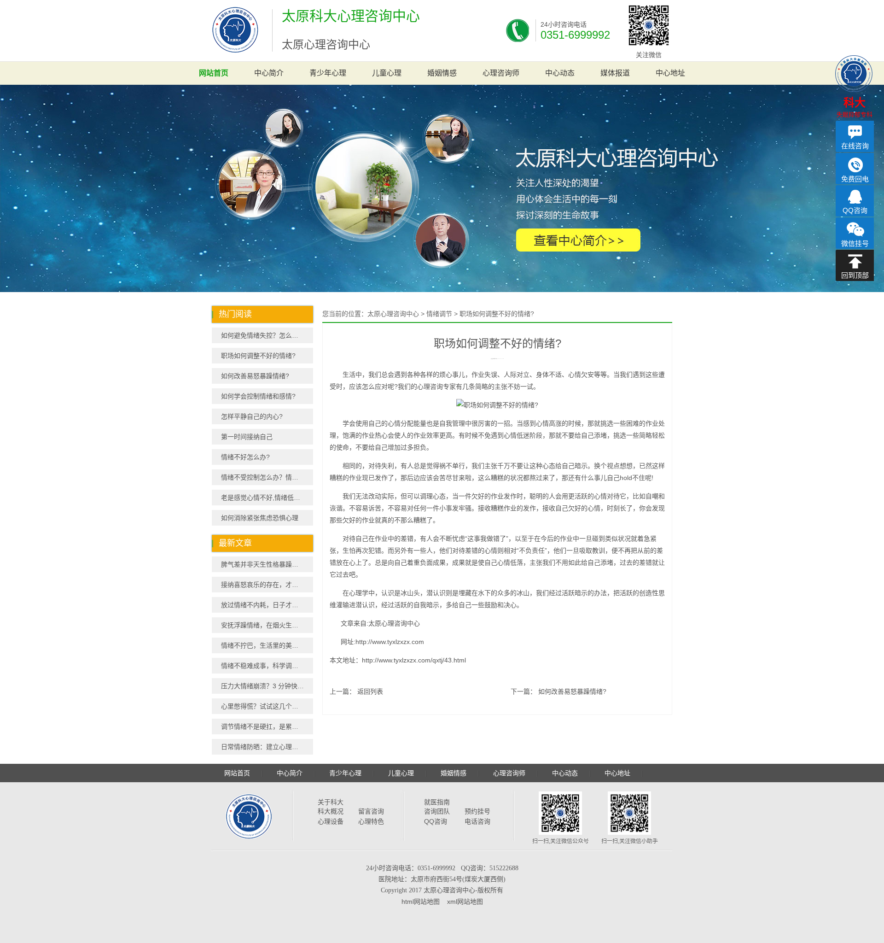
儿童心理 (386, 73)
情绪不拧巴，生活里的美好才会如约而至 (267, 645)
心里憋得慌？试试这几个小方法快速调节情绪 (267, 706)
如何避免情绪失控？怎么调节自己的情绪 (267, 335)
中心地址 (670, 73)
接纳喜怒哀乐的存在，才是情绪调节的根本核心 (267, 584)
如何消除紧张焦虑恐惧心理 (259, 517)
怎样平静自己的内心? (252, 416)
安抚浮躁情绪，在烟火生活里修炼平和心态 (267, 625)
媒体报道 (615, 73)
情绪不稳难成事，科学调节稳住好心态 (267, 665)
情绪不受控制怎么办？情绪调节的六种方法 (267, 477)
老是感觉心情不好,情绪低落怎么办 (267, 497)
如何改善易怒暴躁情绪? (255, 376)
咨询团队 (437, 811)
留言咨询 (371, 811)
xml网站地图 (465, 901)
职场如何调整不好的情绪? (258, 355)
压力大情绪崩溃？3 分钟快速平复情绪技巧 (267, 686)
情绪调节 (439, 313)
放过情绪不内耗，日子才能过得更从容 (267, 605)
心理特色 (371, 821)
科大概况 (330, 811)
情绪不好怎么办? (245, 457)
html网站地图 (420, 901)
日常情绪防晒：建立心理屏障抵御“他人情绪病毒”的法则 (267, 746)
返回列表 (370, 691)
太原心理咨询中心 (393, 313)
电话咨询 (477, 821)
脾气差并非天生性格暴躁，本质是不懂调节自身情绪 (267, 564)
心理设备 (330, 821)
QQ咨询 (435, 821)
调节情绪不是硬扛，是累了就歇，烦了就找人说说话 (267, 726)
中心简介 (269, 73)
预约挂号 (477, 811)
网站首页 (213, 73)
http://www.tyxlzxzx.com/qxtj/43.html (414, 660)
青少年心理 (327, 73)
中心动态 (560, 73)
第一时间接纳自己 (247, 436)
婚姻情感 (442, 73)
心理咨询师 (501, 73)
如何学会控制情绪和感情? (258, 396)
